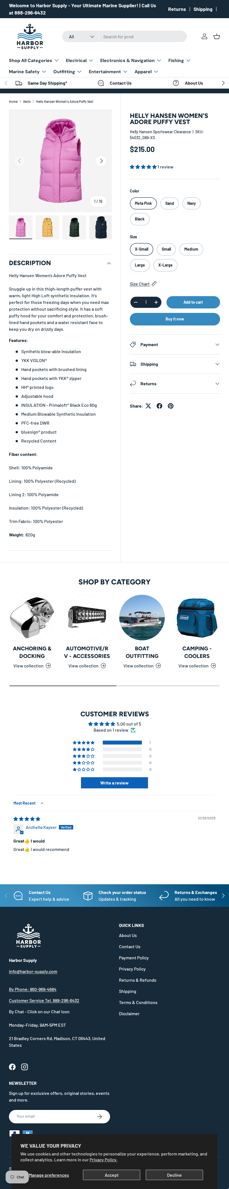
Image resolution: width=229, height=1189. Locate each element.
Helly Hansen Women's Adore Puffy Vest (64, 101)
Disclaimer (129, 1013)
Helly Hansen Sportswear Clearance (160, 131)
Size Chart (140, 283)
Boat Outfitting (142, 652)
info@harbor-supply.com (33, 971)
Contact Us (129, 946)
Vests (27, 101)
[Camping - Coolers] (197, 617)
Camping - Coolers (197, 652)
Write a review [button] (114, 782)
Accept (112, 1175)
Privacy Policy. (103, 1159)
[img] (26, 818)
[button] (217, 36)
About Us (128, 935)
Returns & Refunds (137, 980)
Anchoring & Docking (32, 652)
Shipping (203, 9)
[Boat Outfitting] (142, 617)
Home (13, 101)
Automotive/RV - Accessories (87, 652)
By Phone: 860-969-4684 (32, 989)
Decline (174, 1175)
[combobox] (124, 36)
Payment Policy (134, 957)
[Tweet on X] (148, 406)
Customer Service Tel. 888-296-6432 (44, 1000)
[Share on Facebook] (159, 406)
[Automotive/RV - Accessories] (87, 617)
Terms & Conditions (138, 1002)
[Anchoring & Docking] (32, 617)
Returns (177, 9)
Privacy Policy (132, 968)
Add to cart (193, 302)
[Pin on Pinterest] (170, 406)
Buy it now (175, 319)
